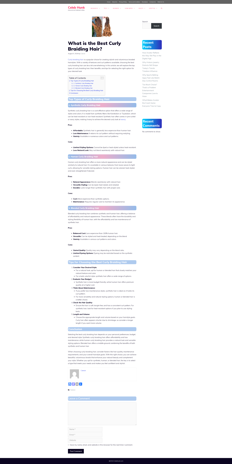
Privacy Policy (123, 2)
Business (116, 8)
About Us (114, 2)
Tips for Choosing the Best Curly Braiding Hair (86, 90)
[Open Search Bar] (161, 8)
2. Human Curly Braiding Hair (83, 86)
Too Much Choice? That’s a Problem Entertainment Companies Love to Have (150, 90)
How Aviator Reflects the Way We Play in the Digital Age (151, 56)
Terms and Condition (134, 2)
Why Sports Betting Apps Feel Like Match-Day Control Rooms (151, 78)
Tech (105, 8)
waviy (123, 119)
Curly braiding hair (75, 59)
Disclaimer (145, 2)
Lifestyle (152, 8)
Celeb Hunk (76, 7)
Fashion (72, 390)
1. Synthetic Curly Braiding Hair (83, 83)
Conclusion (74, 93)
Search (145, 22)
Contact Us (153, 2)
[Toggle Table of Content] (101, 77)
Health (140, 8)
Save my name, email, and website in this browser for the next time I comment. (101, 445)
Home (108, 2)
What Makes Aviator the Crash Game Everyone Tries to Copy (151, 103)
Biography (94, 8)
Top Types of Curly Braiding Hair (82, 81)
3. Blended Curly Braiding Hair (83, 88)
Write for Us (161, 2)
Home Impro (129, 8)
